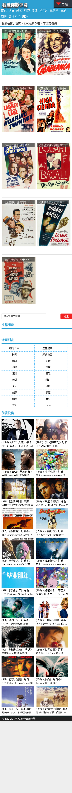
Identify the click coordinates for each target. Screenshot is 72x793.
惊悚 (34, 10)
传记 (17, 405)
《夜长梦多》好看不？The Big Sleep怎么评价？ (51, 145)
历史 (51, 398)
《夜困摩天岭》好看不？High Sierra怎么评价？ (53, 88)
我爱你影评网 (15, 4)
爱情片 (54, 10)
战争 (17, 392)
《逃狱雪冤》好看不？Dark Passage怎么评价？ (51, 203)
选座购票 (51, 348)
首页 (4, 10)
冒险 (51, 373)
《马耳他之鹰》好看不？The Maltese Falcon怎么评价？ (18, 31)
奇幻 (17, 386)
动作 (17, 367)
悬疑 (17, 379)
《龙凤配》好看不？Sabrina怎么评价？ (15, 203)
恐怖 (19, 10)
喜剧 (63, 10)
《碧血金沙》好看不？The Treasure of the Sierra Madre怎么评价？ (18, 260)
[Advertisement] (36, 757)
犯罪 (17, 373)
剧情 (4, 16)
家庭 (51, 392)
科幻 (27, 10)
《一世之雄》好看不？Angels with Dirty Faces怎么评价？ (17, 145)
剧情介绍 (18, 348)
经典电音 (51, 354)
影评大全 (14, 16)
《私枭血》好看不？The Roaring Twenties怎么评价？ (17, 88)
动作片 (43, 10)
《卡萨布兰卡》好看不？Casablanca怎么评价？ (53, 31)
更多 (25, 16)
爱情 (51, 360)
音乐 (51, 405)
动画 (11, 10)
